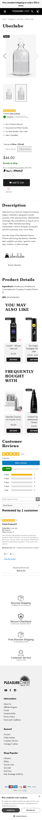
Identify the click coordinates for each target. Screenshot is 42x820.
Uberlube (17, 265)
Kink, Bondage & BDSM (13, 774)
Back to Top (21, 570)
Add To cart (18, 182)
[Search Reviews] (38, 499)
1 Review (6, 113)
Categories (11, 19)
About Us (7, 704)
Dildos (6, 761)
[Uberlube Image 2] (21, 56)
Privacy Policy (9, 716)
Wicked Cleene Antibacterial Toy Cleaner (34, 420)
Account (7, 734)
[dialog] (21, 807)
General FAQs (9, 713)
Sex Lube (20, 19)
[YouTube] (6, 690)
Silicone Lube (29, 19)
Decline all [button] (30, 810)
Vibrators (7, 758)
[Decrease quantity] (4, 175)
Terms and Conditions (12, 720)
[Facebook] (10, 690)
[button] (7, 11)
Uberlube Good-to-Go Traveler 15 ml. (13, 418)
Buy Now (13, 359)
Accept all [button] (11, 810)
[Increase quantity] (13, 175)
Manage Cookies (11, 744)
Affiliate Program (10, 707)
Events (6, 710)
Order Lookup (9, 737)
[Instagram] (15, 690)
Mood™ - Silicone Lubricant (13, 347)
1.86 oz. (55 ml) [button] (10, 149)
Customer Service (11, 740)
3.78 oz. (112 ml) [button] (24, 149)
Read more (13, 806)
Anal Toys (7, 771)
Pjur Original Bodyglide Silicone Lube (34, 348)
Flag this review (9, 559)
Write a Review (15, 113)
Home (4, 19)
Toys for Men (9, 764)
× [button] (39, 796)
